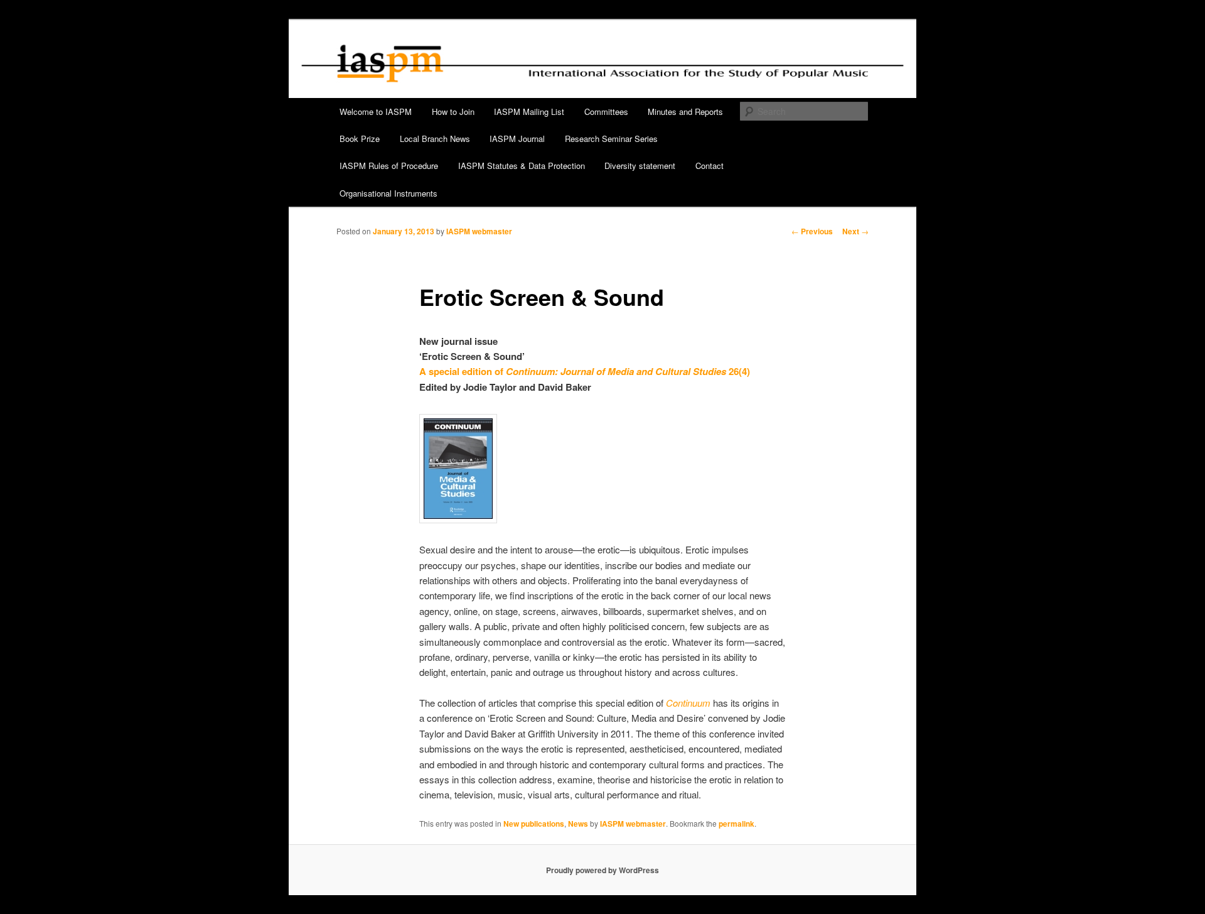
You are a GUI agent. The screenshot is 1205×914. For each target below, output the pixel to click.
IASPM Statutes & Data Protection (521, 165)
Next (855, 231)
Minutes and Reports (685, 111)
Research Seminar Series (611, 138)
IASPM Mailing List (529, 111)
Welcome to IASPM (376, 111)
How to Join (453, 111)
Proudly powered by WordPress (602, 870)
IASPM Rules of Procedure (389, 165)
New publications (533, 823)
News (578, 823)
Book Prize (360, 138)
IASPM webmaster (479, 231)
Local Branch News (435, 138)
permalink (736, 823)
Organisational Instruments (388, 193)
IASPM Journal (517, 138)
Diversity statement (639, 165)
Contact (709, 165)
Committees (606, 111)
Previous (812, 231)
